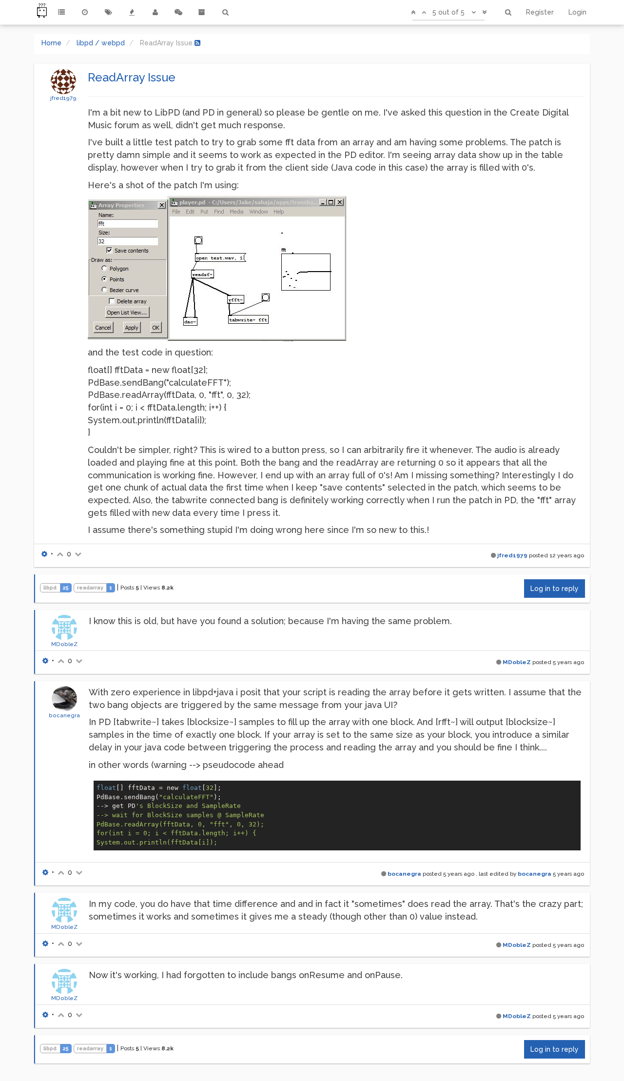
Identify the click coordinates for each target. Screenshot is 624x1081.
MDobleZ (64, 644)
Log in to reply (554, 588)
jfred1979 (63, 98)
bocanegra (64, 715)
